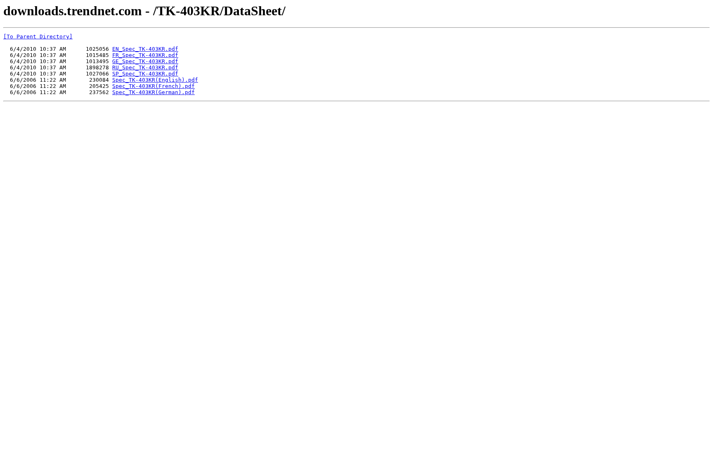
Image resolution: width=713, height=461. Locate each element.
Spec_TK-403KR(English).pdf (155, 80)
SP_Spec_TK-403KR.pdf (145, 74)
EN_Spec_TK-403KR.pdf (145, 49)
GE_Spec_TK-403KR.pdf (145, 61)
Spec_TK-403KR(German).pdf (153, 92)
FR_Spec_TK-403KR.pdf (145, 55)
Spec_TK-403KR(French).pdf (153, 86)
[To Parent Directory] (38, 36)
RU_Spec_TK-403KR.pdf (145, 67)
